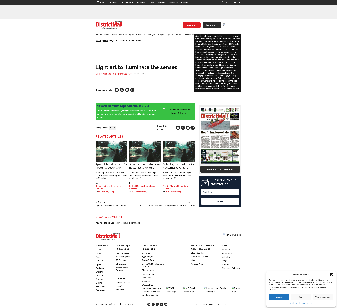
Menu (103, 2)
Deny (301, 297)
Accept (279, 297)
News (105, 40)
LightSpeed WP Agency (217, 304)
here (151, 110)
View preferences (322, 297)
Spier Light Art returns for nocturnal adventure (111, 166)
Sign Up (220, 201)
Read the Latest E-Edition (220, 169)
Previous (102, 202)
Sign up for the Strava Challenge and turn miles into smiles (167, 205)
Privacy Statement (306, 303)
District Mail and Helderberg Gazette (114, 74)
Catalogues (212, 25)
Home (98, 40)
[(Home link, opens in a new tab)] (108, 236)
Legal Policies (127, 304)
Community (191, 25)
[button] (331, 274)
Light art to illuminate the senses (111, 205)
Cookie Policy (292, 303)
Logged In (115, 223)
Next (190, 202)
